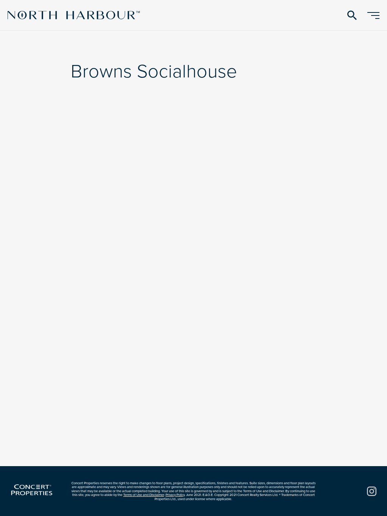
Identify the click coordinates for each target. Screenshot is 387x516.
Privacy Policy (175, 494)
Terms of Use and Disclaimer (143, 494)
